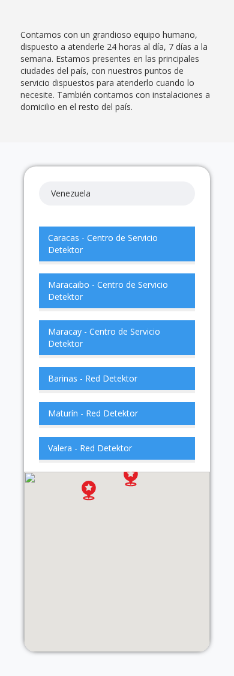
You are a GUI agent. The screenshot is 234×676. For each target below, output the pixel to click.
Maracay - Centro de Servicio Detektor (104, 337)
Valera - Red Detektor (90, 448)
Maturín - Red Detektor (93, 413)
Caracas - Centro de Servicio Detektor (103, 243)
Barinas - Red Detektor (92, 378)
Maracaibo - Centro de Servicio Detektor (108, 290)
